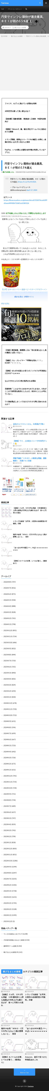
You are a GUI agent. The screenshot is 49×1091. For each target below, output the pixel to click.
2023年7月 (7, 806)
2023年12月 (8, 776)
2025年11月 (8, 636)
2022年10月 (8, 861)
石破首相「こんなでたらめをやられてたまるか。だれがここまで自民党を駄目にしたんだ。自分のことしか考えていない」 (26, 391)
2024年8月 (7, 727)
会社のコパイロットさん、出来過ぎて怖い (29, 424)
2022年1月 (7, 915)
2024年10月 (8, 715)
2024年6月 (7, 739)
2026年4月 (7, 606)
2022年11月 (8, 855)
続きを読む (5, 303)
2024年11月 (8, 709)
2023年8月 (7, 800)
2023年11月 (8, 782)
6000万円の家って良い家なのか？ (17, 111)
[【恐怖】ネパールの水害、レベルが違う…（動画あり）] (6, 565)
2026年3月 (7, 612)
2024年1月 (7, 770)
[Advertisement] (24, 63)
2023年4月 (7, 824)
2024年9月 (7, 721)
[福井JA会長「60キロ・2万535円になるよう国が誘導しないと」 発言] (6, 538)
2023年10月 (8, 788)
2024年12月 (8, 703)
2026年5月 (7, 600)
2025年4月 (7, 679)
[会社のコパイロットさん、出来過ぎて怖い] (6, 428)
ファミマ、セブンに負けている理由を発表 (21, 103)
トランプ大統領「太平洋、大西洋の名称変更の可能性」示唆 (36, 997)
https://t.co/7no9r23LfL (27, 182)
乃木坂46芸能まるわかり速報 (14, 940)
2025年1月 (7, 697)
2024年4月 (7, 752)
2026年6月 (7, 594)
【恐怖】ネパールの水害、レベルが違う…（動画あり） (12, 1059)
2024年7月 (7, 733)
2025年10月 (8, 642)
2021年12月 (8, 921)
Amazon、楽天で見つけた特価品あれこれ (36, 1058)
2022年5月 (7, 891)
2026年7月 (7, 588)
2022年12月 (8, 849)
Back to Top (24, 1073)
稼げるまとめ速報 (20, 27)
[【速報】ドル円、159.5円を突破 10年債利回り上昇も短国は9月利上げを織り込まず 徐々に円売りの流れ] (6, 512)
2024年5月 (7, 745)
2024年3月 (7, 758)
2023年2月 (7, 836)
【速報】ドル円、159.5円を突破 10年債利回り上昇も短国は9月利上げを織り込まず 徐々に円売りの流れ (30, 510)
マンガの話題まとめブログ (13, 934)
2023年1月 (7, 842)
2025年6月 (7, 667)
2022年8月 (7, 873)
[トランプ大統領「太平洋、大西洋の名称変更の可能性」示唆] (6, 525)
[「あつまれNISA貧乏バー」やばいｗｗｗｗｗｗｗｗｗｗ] (6, 552)
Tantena (31, 1086)
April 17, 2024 (32, 190)
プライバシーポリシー (15, 9)
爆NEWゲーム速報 (10, 946)
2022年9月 (7, 867)
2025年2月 (7, 691)
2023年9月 (7, 794)
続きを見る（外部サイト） (24, 297)
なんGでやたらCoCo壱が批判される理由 (20, 381)
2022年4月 (7, 897)
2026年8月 (7, 582)
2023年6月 (7, 812)
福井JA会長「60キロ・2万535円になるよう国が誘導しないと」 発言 (12, 1031)
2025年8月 (7, 655)
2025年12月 (8, 630)
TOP (2, 9)
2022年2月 (7, 909)
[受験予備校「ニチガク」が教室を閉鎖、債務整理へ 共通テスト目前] (6, 462)
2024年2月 (7, 764)
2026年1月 (7, 624)
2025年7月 (7, 661)
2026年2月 (7, 618)
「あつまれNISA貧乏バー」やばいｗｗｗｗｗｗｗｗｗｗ (36, 1031)
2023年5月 (7, 818)
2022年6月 (7, 885)
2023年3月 (7, 830)
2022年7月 (7, 879)
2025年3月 (7, 685)
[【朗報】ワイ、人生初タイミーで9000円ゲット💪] (6, 445)
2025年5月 (7, 673)
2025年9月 (7, 648)
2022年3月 (7, 903)
